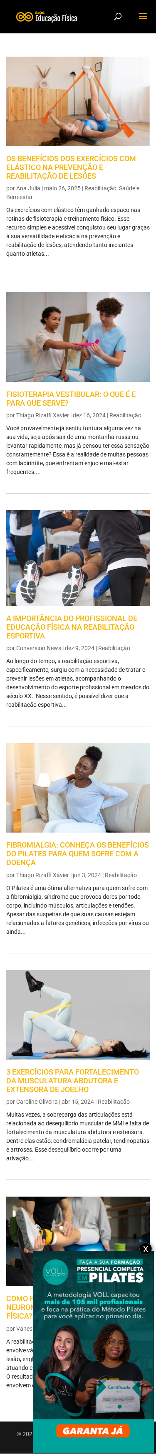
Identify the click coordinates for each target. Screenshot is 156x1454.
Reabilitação (100, 188)
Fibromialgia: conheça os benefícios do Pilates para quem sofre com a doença (77, 854)
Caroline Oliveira (37, 1101)
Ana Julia (28, 188)
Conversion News (38, 648)
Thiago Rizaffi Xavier (42, 415)
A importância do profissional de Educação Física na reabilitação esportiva (71, 627)
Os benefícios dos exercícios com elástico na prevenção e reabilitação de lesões (71, 167)
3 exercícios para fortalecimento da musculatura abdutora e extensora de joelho (72, 1081)
